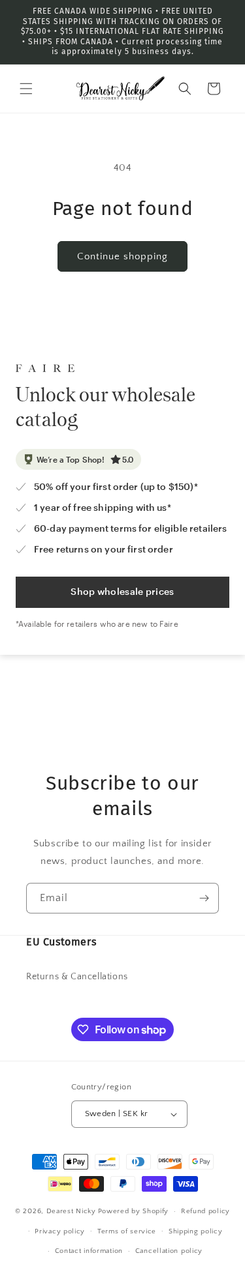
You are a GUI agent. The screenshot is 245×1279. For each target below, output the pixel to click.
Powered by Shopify (133, 1211)
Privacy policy (60, 1231)
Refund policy (205, 1211)
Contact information (89, 1251)
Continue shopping (122, 256)
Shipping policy (196, 1231)
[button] (26, 88)
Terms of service (126, 1231)
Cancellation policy (169, 1251)
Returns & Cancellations (77, 976)
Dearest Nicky (71, 1211)
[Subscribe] (203, 898)
